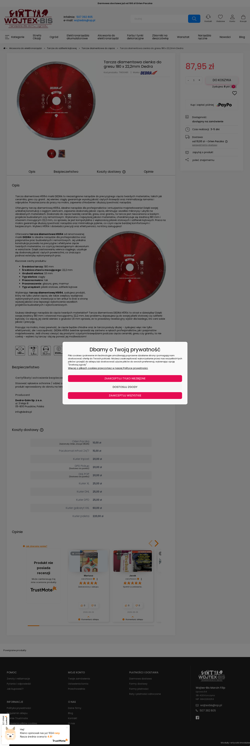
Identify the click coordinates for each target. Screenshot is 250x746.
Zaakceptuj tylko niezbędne (125, 378)
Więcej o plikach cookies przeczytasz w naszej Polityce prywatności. (108, 368)
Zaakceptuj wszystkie (125, 395)
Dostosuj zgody (125, 387)
